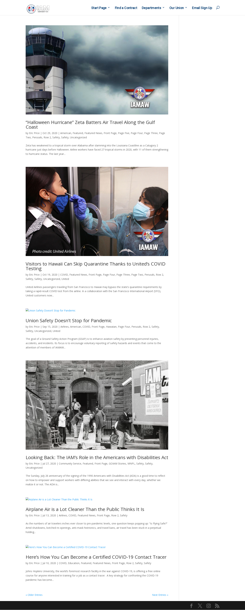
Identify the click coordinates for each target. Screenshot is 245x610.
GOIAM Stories (117, 463)
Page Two (137, 274)
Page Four (137, 133)
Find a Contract (126, 8)
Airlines (64, 326)
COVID (64, 274)
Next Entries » (160, 595)
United (65, 279)
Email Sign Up (202, 8)
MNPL (131, 463)
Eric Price (34, 133)
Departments (151, 8)
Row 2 (47, 137)
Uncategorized (78, 137)
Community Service (70, 463)
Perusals (37, 137)
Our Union (176, 8)
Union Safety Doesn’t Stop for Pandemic (69, 320)
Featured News (93, 133)
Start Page (99, 8)
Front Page (110, 133)
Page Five (123, 133)
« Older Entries (34, 595)
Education (73, 563)
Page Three (151, 133)
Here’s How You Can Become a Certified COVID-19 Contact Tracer (96, 557)
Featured (78, 133)
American (65, 133)
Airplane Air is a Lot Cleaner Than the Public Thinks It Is (85, 509)
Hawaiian (111, 326)
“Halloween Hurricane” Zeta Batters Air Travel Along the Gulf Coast (90, 124)
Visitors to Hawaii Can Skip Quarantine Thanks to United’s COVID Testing (96, 266)
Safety (56, 137)
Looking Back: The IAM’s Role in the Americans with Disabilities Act (97, 457)
